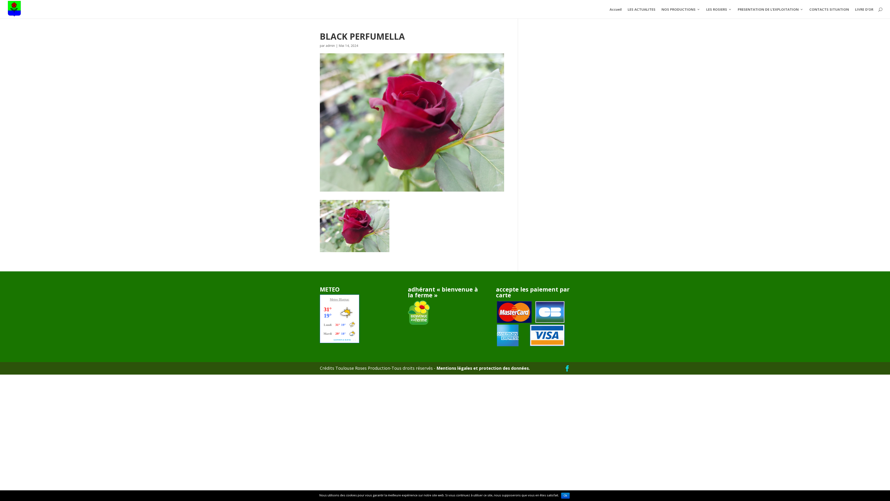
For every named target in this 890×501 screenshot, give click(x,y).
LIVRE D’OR (864, 10)
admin (330, 45)
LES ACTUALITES (641, 10)
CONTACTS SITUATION (829, 10)
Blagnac (344, 299)
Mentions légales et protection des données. (482, 368)
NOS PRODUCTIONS (678, 10)
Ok (565, 495)
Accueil (616, 10)
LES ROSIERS (716, 10)
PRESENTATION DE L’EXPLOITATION (768, 10)
